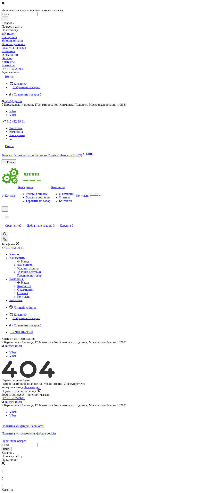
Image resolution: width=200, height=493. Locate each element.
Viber (12, 111)
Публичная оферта (14, 441)
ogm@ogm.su (13, 101)
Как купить (24, 265)
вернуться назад (12, 387)
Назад (25, 261)
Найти (6, 448)
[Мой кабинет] (3, 214)
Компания (24, 286)
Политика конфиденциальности (23, 426)
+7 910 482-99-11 (14, 68)
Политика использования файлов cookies (29, 433)
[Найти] (5, 18)
